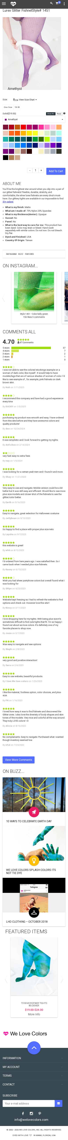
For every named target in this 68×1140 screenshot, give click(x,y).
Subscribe (10, 1095)
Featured (29, 254)
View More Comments (18, 759)
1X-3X (17, 107)
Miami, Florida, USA (45, 1135)
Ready (59, 114)
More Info (34, 1014)
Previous (4, 298)
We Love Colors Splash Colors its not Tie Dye (31, 871)
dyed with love (20, 1135)
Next (63, 298)
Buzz (20, 254)
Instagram (11, 254)
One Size (8, 107)
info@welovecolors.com (31, 1119)
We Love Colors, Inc (29, 1130)
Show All (50, 114)
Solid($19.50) (9, 113)
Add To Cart (56, 171)
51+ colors (8, 201)
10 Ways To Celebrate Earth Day (29, 821)
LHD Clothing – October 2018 (27, 921)
